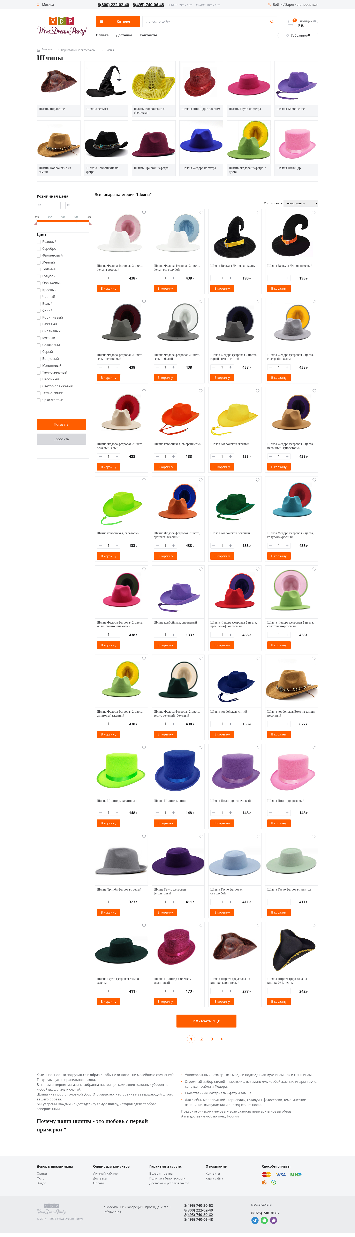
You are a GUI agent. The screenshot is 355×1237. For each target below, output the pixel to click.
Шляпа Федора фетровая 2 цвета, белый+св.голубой (177, 267)
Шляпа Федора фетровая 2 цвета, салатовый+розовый (290, 624)
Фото (40, 1178)
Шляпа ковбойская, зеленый (230, 533)
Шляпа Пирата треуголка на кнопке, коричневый (230, 980)
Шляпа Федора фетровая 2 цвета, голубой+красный (290, 535)
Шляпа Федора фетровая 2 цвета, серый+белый (177, 356)
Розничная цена (52, 196)
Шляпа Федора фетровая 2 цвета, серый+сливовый (120, 356)
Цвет (41, 234)
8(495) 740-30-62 (198, 1205)
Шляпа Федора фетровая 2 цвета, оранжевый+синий (177, 535)
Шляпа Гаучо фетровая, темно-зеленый (118, 980)
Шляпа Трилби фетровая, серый (119, 889)
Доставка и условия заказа (169, 1183)
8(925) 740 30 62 (265, 1213)
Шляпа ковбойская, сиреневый (175, 622)
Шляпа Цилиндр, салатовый (117, 800)
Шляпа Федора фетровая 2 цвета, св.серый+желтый (290, 356)
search (272, 21)
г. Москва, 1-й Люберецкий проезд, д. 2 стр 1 (137, 1206)
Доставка (124, 35)
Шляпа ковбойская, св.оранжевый (178, 444)
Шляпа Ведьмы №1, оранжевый (289, 265)
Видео (41, 1183)
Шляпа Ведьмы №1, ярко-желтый (233, 265)
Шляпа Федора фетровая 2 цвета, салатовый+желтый (120, 713)
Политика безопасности (167, 1178)
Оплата (102, 35)
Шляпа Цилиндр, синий (171, 800)
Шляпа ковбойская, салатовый (118, 533)
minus (100, 278)
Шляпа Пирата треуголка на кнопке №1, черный (287, 980)
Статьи (42, 1173)
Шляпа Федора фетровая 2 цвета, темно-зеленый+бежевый (177, 713)
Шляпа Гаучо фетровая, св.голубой (226, 891)
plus (117, 278)
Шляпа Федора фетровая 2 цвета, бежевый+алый (120, 446)
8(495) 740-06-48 (148, 5)
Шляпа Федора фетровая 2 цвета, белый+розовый (120, 267)
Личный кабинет (106, 1173)
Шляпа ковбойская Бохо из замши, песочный (291, 713)
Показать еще (206, 1021)
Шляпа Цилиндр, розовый (285, 800)
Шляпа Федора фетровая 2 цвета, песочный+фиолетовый (290, 446)
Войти (277, 4)
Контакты (148, 35)
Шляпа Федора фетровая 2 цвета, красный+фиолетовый (233, 624)
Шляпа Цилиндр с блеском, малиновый (173, 980)
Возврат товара (161, 1173)
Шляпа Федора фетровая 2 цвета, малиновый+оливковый (120, 624)
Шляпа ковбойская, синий (228, 711)
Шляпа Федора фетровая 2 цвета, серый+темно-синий (233, 356)
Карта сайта (214, 1178)
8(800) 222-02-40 (113, 5)
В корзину (108, 288)
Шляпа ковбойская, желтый (229, 444)
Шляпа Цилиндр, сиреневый (230, 800)
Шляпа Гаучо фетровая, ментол (289, 889)
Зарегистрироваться (301, 4)
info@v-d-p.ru (113, 1211)
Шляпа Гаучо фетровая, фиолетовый (170, 891)
